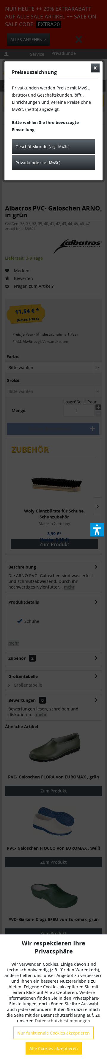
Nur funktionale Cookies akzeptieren (53, 1033)
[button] (97, 529)
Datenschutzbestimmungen (62, 1021)
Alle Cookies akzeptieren (53, 1048)
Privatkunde (37, 162)
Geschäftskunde (42, 146)
